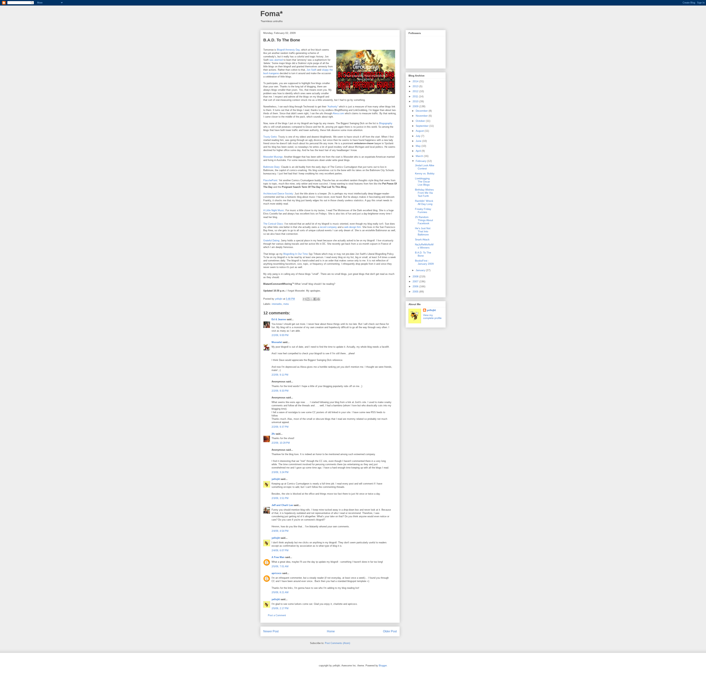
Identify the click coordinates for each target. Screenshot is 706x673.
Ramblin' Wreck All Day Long (424, 202)
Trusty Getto (270, 136)
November (422, 115)
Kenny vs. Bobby (424, 173)
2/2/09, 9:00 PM (280, 335)
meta (286, 304)
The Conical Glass (273, 223)
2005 (416, 291)
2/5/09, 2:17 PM (280, 608)
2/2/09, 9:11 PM (280, 374)
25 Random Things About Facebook (424, 220)
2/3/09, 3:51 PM (280, 498)
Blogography (385, 123)
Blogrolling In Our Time (295, 254)
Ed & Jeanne (279, 319)
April (419, 150)
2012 (416, 91)
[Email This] (304, 299)
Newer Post (271, 631)
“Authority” (332, 106)
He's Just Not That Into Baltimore (422, 231)
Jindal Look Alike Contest (424, 167)
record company (328, 227)
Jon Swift (311, 69)
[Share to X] (311, 299)
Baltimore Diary (271, 167)
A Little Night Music (273, 210)
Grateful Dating (271, 240)
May (418, 145)
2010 (416, 101)
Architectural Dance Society (278, 193)
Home (331, 631)
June (419, 140)
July (418, 135)
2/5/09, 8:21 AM (280, 592)
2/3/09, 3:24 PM (280, 472)
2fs (273, 433)
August (420, 130)
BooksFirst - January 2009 (424, 262)
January (421, 270)
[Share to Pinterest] (318, 299)
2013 (416, 86)
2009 (416, 106)
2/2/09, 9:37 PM (280, 426)
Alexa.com (338, 113)
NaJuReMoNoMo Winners (424, 246)
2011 (416, 96)
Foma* (271, 14)
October (421, 120)
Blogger (383, 665)
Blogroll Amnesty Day (288, 49)
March (420, 156)
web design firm (352, 227)
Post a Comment (277, 615)
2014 (416, 81)
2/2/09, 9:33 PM (280, 390)
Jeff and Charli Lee (282, 505)
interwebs (277, 304)
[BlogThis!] (308, 299)
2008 (416, 276)
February (421, 160)
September (422, 125)
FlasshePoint (270, 180)
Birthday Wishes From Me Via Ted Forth (424, 192)
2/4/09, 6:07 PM (280, 550)
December (422, 110)
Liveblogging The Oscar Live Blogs (422, 181)
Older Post (390, 631)
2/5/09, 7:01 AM (280, 566)
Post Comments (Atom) (337, 643)
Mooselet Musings (273, 156)
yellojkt (276, 479)
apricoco (276, 573)
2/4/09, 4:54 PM (280, 531)
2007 (416, 281)
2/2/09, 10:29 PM (281, 442)
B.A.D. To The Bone (423, 254)
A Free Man (278, 557)
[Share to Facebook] (315, 299)
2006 (416, 286)
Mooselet (277, 342)
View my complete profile (432, 316)
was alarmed (276, 59)
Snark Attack (422, 239)
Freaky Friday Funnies (423, 210)
